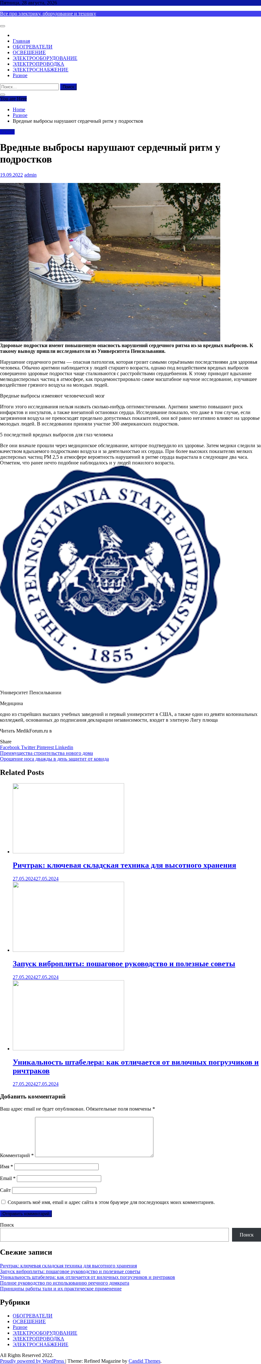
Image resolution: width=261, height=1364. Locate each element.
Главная (21, 41)
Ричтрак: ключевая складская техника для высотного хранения (124, 865)
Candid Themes (144, 1361)
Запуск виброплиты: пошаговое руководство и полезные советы (124, 963)
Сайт (5, 1190)
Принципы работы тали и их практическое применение (61, 1288)
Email (8, 1178)
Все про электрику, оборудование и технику (48, 13)
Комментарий (17, 1155)
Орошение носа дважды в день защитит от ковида (54, 759)
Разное (20, 75)
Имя (6, 1166)
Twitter (29, 747)
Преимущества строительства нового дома (46, 753)
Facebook (10, 747)
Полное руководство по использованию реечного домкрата (64, 1283)
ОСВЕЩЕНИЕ (29, 52)
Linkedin (64, 747)
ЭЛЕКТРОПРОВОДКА (38, 64)
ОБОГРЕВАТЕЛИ (33, 46)
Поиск (7, 1225)
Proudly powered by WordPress (32, 1361)
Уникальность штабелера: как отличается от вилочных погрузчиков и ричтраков (87, 1277)
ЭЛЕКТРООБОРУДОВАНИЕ (45, 58)
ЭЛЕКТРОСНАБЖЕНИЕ (40, 69)
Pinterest (46, 747)
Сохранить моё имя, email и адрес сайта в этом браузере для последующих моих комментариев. (111, 1202)
